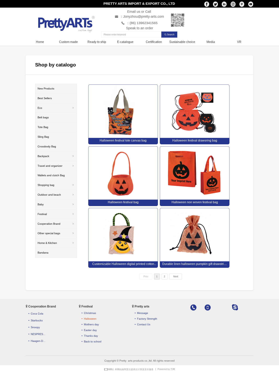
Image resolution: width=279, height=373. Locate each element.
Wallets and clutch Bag (51, 175)
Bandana (43, 252)
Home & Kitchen (56, 242)
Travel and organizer (56, 165)
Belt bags (43, 117)
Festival (56, 214)
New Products (46, 88)
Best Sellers (45, 98)
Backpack (56, 156)
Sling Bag (43, 136)
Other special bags (56, 233)
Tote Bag (43, 127)
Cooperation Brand (56, 223)
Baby (56, 204)
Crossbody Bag (47, 146)
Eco (56, 107)
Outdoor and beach (56, 194)
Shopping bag (56, 184)
